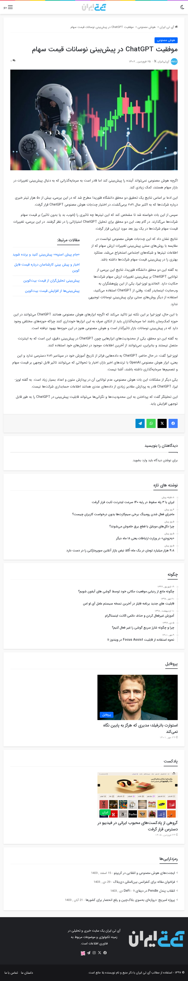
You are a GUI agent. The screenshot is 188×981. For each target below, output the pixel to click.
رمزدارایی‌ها (169, 859)
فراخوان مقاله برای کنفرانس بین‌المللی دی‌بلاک (144, 882)
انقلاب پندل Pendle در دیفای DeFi (149, 891)
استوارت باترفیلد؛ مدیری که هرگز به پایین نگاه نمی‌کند (140, 728)
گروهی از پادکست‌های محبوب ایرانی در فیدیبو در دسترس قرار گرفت (138, 826)
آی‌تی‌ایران (163, 61)
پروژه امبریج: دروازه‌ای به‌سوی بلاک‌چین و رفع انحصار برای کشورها (130, 900)
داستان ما (27, 972)
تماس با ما (11, 972)
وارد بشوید (140, 460)
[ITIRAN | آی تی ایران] (94, 7)
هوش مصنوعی (147, 27)
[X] (99, 953)
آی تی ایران (167, 27)
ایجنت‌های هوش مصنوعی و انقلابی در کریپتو (144, 873)
